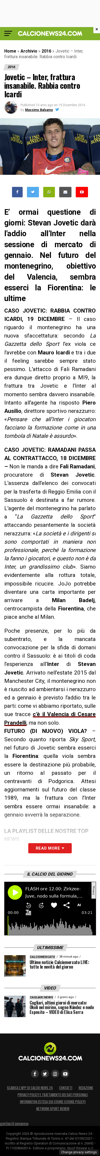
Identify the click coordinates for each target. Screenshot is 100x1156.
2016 (46, 51)
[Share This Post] (49, 192)
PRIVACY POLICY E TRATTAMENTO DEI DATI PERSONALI (53, 1094)
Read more (48, 848)
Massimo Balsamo (39, 110)
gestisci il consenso (14, 1123)
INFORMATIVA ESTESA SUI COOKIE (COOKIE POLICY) (53, 1101)
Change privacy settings (79, 1152)
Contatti (65, 1087)
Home (10, 51)
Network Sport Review (52, 1108)
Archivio (29, 51)
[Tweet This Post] (33, 192)
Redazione (86, 1087)
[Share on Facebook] (17, 192)
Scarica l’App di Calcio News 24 (30, 1087)
